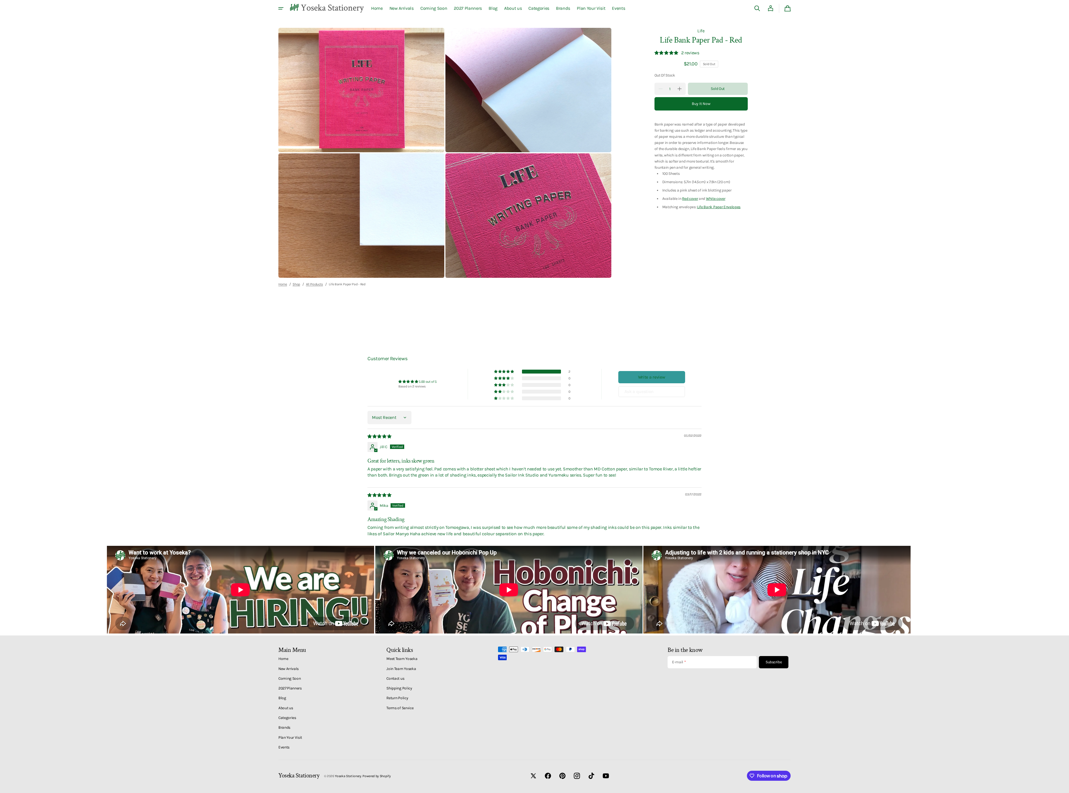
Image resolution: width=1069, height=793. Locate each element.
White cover (715, 198)
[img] (379, 436)
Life (701, 30)
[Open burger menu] (281, 8)
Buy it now (701, 103)
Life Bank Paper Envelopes (719, 207)
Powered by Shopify (376, 776)
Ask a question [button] (639, 391)
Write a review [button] (651, 377)
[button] (757, 8)
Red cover (690, 198)
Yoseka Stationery (348, 776)
